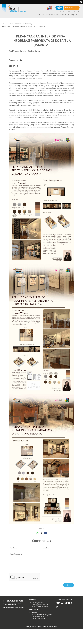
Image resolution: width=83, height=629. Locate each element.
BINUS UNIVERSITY (65, 12)
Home (3, 24)
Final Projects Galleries (17, 51)
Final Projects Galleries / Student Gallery (20, 24)
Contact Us (77, 12)
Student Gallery (34, 51)
